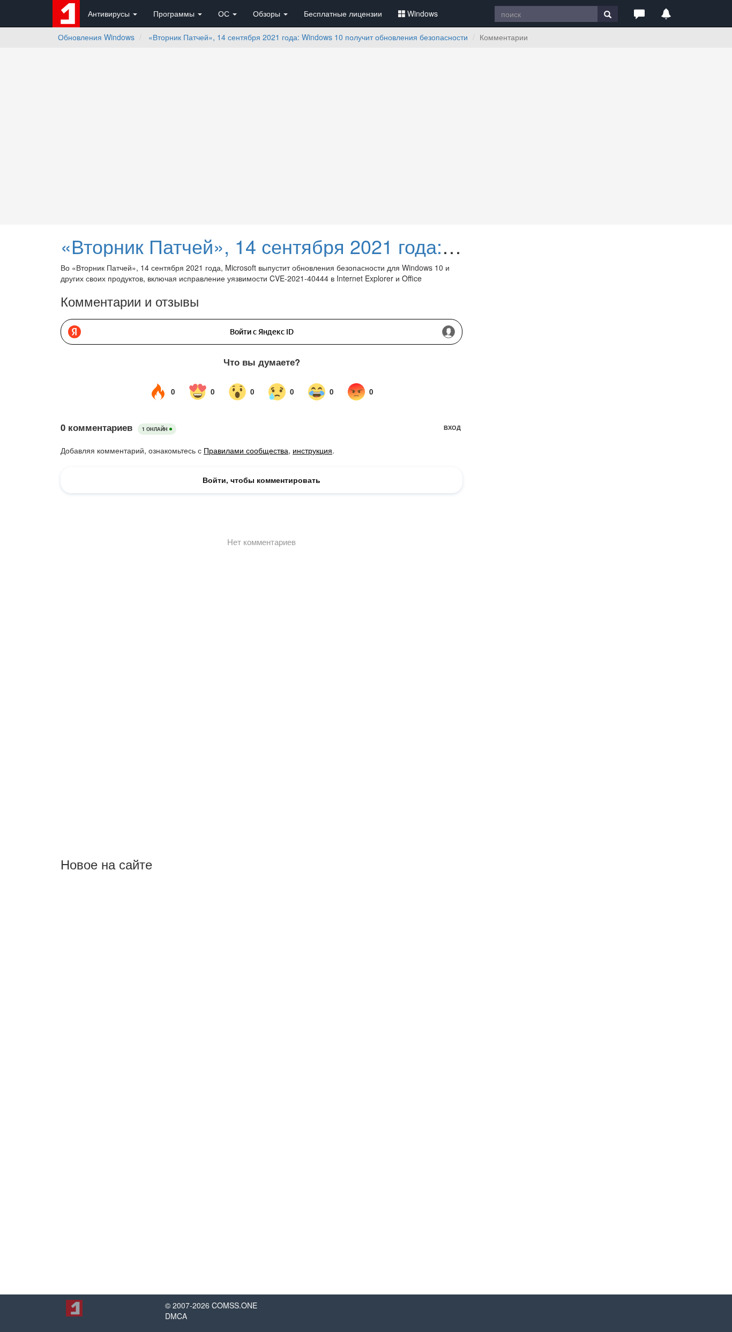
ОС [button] (224, 13)
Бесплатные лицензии (343, 13)
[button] (639, 13)
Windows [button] (422, 13)
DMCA (176, 1316)
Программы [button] (175, 13)
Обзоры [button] (267, 13)
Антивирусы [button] (110, 13)
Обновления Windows (96, 37)
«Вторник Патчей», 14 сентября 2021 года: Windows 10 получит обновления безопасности (308, 37)
